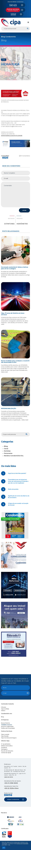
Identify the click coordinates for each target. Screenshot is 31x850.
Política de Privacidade (8, 728)
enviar (24, 210)
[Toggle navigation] (28, 22)
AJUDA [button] (13, 14)
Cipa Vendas (5, 736)
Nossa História (5, 723)
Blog (6, 446)
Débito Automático (7, 745)
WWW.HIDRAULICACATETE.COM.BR (11, 135)
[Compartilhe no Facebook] (3, 158)
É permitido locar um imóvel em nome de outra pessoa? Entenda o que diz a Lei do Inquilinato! (18, 481)
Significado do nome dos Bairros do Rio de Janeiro (18, 496)
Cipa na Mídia (5, 709)
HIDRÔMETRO (22, 224)
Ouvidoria (4, 747)
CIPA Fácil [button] (13, 5)
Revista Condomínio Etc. (14, 456)
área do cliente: (12, 1)
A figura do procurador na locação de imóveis (18, 504)
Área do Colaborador (7, 726)
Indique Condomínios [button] (13, 799)
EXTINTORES (9, 224)
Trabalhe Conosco (6, 724)
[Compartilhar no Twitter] (5, 158)
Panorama (8, 453)
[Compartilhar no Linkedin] (7, 158)
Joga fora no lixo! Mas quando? (17, 473)
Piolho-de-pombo (13, 489)
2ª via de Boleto (5, 744)
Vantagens (4, 749)
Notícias (7, 451)
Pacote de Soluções (7, 751)
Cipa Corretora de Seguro (9, 738)
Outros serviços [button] (13, 9)
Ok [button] (3, 847)
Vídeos (3, 710)
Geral (6, 449)
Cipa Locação (5, 734)
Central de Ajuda (6, 752)
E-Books (3, 707)
